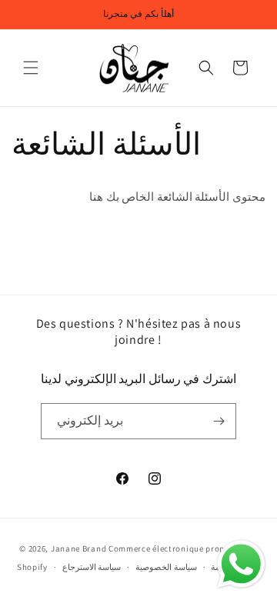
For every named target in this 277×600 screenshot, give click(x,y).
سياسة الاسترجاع (92, 567)
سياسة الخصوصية (166, 567)
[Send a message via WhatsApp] (241, 564)
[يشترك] (218, 421)
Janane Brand (78, 548)
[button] (31, 68)
